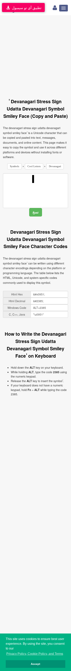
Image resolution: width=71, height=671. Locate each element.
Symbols (14, 166)
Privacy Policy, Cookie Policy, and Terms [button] (34, 653)
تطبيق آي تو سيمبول (25, 7)
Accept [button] (35, 663)
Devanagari (55, 166)
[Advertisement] (35, 54)
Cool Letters (34, 166)
